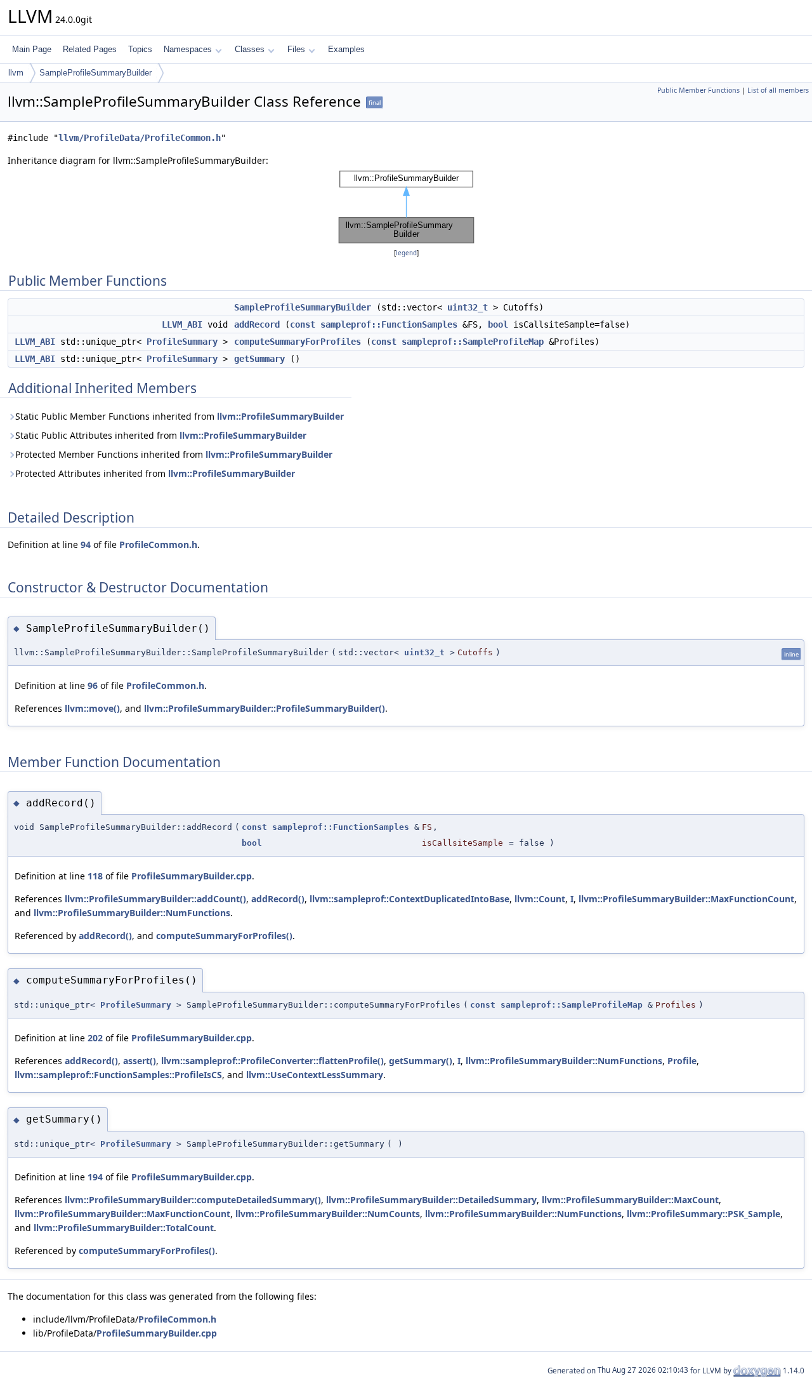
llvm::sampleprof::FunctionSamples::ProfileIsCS (118, 1075)
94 (86, 544)
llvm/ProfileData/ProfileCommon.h (139, 138)
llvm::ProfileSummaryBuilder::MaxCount (630, 1200)
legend (406, 253)
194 (95, 1177)
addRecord (257, 324)
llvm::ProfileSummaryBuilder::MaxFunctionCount (686, 899)
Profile (682, 1061)
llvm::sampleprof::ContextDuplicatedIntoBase (409, 899)
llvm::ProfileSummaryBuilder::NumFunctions (132, 913)
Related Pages (90, 49)
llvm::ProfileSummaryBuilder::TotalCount (124, 1228)
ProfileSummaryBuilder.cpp (191, 876)
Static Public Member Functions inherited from (179, 416)
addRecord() (277, 899)
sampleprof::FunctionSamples (388, 324)
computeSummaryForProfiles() (224, 936)
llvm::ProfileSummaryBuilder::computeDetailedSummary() (193, 1200)
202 (95, 1038)
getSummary (259, 359)
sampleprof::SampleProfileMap (473, 342)
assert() (139, 1061)
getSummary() (420, 1061)
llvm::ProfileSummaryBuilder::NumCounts (327, 1214)
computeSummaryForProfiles (297, 342)
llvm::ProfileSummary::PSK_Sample (703, 1214)
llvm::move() (92, 708)
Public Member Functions (698, 90)
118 (95, 876)
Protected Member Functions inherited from (173, 454)
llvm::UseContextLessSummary (314, 1075)
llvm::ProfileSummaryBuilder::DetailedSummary (431, 1200)
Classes (250, 49)
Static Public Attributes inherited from (160, 435)
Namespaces (188, 49)
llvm (15, 72)
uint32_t (467, 307)
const (302, 324)
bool (498, 324)
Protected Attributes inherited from (155, 473)
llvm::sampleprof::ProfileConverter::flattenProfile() (272, 1061)
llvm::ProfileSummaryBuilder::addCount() (155, 899)
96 (93, 685)
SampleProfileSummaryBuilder (95, 72)
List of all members (778, 90)
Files (296, 49)
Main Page (31, 49)
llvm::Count (539, 899)
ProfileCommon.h (158, 544)
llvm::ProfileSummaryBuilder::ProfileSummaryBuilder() (264, 708)
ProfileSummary (182, 342)
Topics (140, 49)
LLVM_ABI (182, 324)
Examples (346, 49)
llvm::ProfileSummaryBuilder (280, 416)
